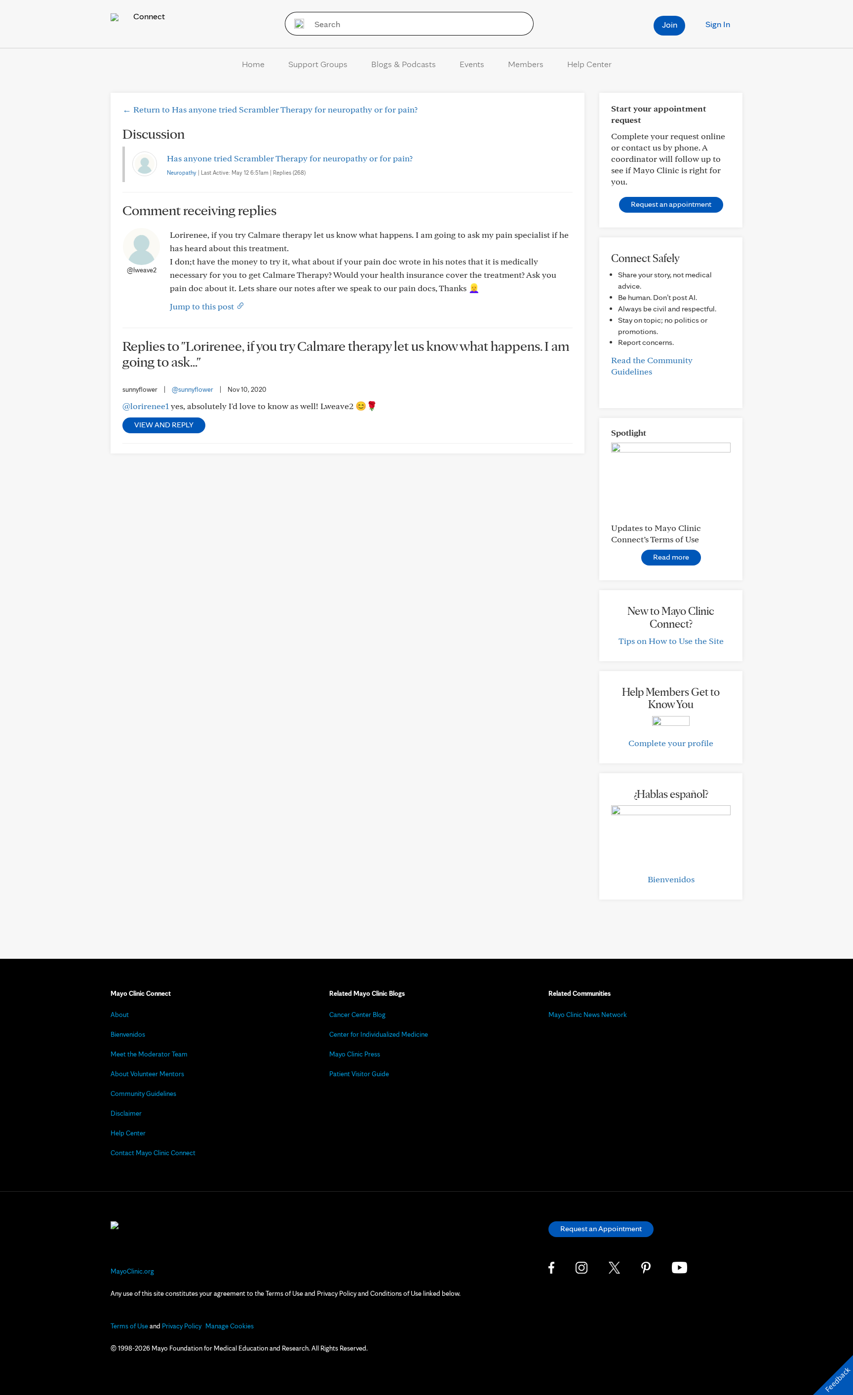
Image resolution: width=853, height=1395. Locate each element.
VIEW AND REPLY (164, 424)
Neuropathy (181, 172)
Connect (148, 16)
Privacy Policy (181, 1326)
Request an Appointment (601, 1228)
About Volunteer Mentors (147, 1074)
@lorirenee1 (145, 406)
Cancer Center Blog (357, 1014)
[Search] (296, 24)
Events (472, 64)
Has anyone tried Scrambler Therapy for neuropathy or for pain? (290, 158)
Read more (671, 557)
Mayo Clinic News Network (587, 1014)
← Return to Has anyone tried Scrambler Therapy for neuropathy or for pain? (270, 109)
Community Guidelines (143, 1093)
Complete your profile (670, 743)
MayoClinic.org (132, 1271)
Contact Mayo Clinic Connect (153, 1153)
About (120, 1014)
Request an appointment (671, 204)
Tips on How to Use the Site (671, 641)
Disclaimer (126, 1113)
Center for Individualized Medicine (378, 1034)
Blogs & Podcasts (403, 64)
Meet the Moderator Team (149, 1054)
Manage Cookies (229, 1326)
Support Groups (318, 64)
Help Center (589, 64)
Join (669, 24)
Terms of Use (129, 1326)
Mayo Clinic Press (354, 1054)
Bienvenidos (671, 879)
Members (525, 64)
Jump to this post (203, 306)
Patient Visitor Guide (359, 1074)
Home (253, 64)
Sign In (717, 24)
